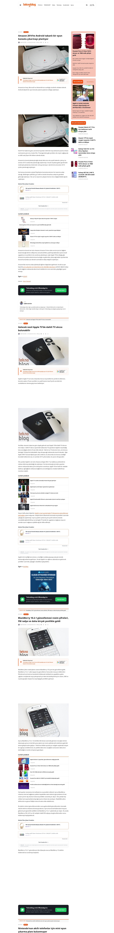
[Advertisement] (43, 867)
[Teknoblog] (29, 5)
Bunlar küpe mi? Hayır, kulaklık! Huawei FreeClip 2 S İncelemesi (83, 111)
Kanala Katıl (60, 290)
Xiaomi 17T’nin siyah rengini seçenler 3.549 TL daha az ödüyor (87, 140)
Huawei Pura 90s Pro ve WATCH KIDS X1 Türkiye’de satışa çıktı (83, 68)
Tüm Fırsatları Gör (42, 206)
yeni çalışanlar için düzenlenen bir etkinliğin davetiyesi (39, 267)
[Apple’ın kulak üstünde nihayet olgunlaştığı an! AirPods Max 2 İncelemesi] (83, 93)
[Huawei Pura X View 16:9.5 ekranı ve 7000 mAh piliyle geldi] (83, 41)
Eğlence (25, 323)
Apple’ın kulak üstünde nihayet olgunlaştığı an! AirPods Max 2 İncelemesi (82, 105)
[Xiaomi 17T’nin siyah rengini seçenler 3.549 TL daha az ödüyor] (74, 140)
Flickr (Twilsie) (26, 281)
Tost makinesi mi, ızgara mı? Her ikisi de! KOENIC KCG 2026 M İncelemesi (83, 116)
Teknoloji (26, 32)
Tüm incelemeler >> (90, 81)
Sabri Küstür (23, 42)
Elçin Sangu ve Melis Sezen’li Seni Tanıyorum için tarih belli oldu (81, 73)
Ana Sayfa (20, 32)
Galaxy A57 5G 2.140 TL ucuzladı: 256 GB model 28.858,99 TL (86, 175)
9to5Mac (25, 566)
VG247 (25, 276)
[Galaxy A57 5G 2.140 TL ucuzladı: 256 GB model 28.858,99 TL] (74, 174)
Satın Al (27, 190)
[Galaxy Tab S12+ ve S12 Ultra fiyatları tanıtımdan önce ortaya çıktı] (74, 151)
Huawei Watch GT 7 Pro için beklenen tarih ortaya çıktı (86, 129)
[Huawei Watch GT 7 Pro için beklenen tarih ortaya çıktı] (74, 129)
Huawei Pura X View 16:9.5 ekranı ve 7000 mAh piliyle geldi (82, 53)
